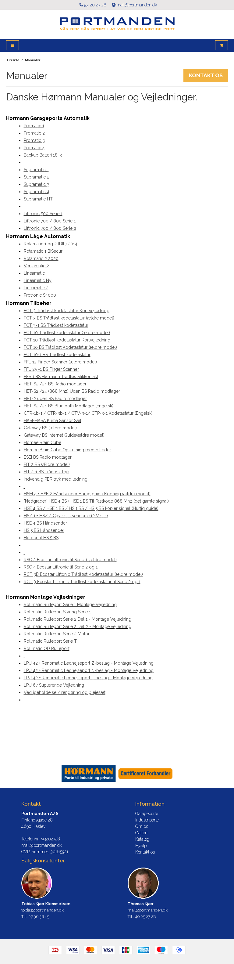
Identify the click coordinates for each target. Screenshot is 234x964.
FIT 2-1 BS (34, 471)
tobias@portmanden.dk (42, 910)
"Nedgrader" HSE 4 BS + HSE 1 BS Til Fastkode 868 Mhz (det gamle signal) (96, 501)
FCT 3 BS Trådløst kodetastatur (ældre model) (69, 318)
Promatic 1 (34, 125)
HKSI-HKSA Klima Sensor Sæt (52, 420)
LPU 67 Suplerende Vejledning (54, 685)
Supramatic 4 (36, 191)
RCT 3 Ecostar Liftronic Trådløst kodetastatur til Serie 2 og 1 (82, 581)
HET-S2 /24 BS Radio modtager (55, 383)
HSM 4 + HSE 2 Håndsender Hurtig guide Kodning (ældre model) (87, 493)
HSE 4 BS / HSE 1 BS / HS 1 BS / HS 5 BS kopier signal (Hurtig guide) (91, 508)
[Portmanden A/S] (117, 24)
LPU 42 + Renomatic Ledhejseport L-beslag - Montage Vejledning (88, 677)
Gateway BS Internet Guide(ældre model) (64, 435)
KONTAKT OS (206, 75)
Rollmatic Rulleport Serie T (51, 641)
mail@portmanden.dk (136, 4)
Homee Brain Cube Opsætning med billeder (67, 449)
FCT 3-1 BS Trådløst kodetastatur (56, 325)
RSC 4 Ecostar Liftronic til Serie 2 (56, 567)
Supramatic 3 (36, 184)
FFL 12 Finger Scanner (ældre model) (60, 361)
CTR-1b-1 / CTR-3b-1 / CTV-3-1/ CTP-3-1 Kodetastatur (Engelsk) (89, 413)
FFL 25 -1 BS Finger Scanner (51, 369)
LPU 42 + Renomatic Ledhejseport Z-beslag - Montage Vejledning (89, 663)
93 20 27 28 (95, 4)
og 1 (93, 567)
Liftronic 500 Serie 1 (43, 213)
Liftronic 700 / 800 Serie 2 (50, 228)
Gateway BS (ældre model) (50, 427)
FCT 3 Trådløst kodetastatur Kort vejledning (66, 310)
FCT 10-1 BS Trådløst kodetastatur (57, 354)
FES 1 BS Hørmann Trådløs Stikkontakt (61, 376)
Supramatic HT (38, 199)
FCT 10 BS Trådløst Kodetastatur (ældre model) (70, 347)
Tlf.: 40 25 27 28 (142, 916)
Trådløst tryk (56, 471)
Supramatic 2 (36, 177)
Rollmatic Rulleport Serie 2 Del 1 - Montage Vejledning (77, 619)
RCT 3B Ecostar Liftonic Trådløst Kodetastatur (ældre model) (83, 574)
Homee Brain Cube (42, 442)
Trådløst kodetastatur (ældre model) (74, 332)
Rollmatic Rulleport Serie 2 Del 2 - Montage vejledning (77, 626)
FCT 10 (31, 332)
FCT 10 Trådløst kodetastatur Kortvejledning (67, 340)
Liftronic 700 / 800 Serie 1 (50, 220)
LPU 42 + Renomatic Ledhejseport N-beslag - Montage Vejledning (89, 670)
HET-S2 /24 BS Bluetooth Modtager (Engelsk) (68, 405)
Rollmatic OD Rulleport (46, 648)
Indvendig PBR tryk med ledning (55, 479)
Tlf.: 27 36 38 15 (35, 916)
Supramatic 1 (36, 169)
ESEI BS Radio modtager (48, 457)
